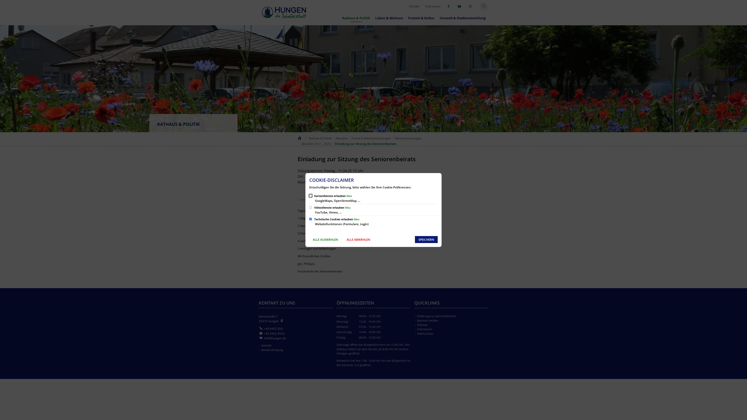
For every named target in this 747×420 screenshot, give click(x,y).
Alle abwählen (358, 240)
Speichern (426, 240)
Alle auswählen (325, 240)
